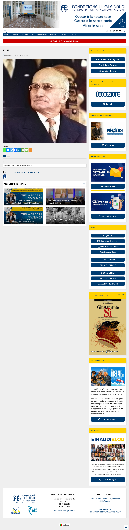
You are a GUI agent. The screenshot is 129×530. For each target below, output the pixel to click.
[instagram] (117, 30)
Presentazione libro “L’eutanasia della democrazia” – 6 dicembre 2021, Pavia (21, 220)
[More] (30, 150)
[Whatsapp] (4, 150)
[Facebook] (15, 150)
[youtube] (120, 30)
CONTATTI (73, 34)
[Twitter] (11, 150)
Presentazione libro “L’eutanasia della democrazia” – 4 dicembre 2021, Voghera (22, 202)
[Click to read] (23, 197)
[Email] (22, 150)
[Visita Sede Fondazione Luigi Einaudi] (65, 27)
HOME (6, 34)
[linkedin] (110, 30)
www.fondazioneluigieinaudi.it (64, 511)
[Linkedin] (19, 150)
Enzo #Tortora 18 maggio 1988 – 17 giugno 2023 (65, 220)
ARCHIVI (63, 34)
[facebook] (114, 30)
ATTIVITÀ (25, 34)
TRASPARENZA (105, 509)
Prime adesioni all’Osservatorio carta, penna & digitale (63, 202)
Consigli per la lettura (100, 295)
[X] (107, 30)
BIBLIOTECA (54, 34)
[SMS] (26, 150)
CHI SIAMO (15, 34)
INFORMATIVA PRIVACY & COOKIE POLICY (104, 512)
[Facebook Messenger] (8, 150)
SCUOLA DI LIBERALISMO (39, 34)
